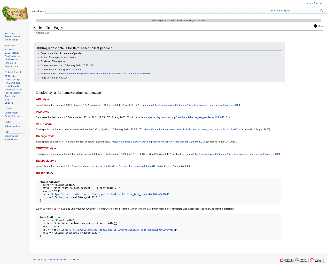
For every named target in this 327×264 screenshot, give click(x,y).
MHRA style (44, 124)
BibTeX (40, 172)
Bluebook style (46, 160)
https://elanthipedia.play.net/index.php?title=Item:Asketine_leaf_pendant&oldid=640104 (106, 73)
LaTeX (56, 208)
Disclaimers (73, 260)
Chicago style (45, 136)
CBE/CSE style (46, 148)
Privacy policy (39, 260)
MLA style (42, 111)
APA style (42, 99)
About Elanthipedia (57, 260)
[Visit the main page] (15, 13)
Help (320, 26)
